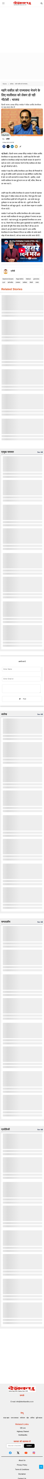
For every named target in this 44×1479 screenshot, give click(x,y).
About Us (22, 1460)
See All (40, 452)
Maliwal (28, 279)
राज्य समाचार (15, 1418)
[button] (3, 5)
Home (5, 84)
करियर (32, 1418)
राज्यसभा (18, 282)
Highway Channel (23, 1431)
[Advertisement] (22, 28)
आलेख (4, 714)
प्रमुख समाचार (7, 451)
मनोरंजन (22, 1418)
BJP (4, 282)
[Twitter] (8, 146)
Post (24, 699)
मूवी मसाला (39, 1418)
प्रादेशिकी (5, 1129)
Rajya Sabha (19, 279)
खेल (28, 1418)
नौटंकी (31, 282)
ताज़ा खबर (6, 1418)
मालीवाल (25, 282)
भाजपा (37, 282)
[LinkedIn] (12, 146)
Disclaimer (22, 1474)
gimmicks (36, 279)
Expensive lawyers (8, 279)
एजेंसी (8, 139)
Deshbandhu (22, 1435)
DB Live (23, 1428)
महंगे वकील (10, 282)
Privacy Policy (22, 1465)
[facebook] (4, 146)
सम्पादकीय (5, 921)
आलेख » (12, 84)
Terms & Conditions (22, 1469)
